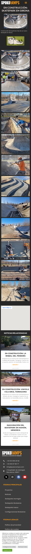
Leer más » (15, 365)
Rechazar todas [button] (22, 547)
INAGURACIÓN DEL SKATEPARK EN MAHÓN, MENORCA (15, 427)
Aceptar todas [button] (7, 550)
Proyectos (8, 490)
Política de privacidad (13, 525)
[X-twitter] (6, 477)
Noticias (8, 494)
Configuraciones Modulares (15, 512)
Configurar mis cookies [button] (9, 547)
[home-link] (10, 2)
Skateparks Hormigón (13, 499)
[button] (26, 3)
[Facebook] (19, 477)
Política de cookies (12, 529)
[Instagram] (12, 477)
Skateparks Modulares (13, 503)
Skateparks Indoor (11, 507)
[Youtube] (25, 477)
